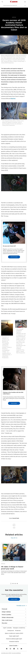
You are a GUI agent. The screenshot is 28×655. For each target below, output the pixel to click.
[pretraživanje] (2, 2)
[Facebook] (6, 649)
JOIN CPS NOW (14, 256)
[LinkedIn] (14, 649)
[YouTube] (21, 649)
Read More (14, 403)
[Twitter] (17, 649)
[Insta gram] (10, 649)
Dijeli (14, 527)
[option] (14, 560)
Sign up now (14, 599)
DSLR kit (13, 98)
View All (13, 537)
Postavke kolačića (14, 641)
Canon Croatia (13, 645)
